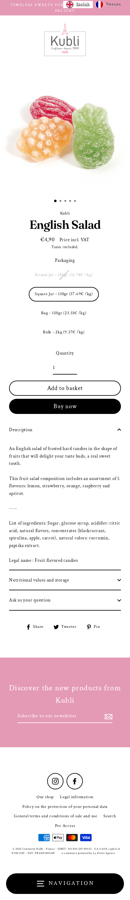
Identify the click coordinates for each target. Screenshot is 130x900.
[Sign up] (107, 716)
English (83, 4)
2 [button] (61, 201)
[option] (65, 128)
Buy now (65, 406)
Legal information (76, 797)
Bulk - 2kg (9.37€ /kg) (64, 332)
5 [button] (75, 201)
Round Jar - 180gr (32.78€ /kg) (64, 275)
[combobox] (78, 4)
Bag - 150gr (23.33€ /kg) (63, 313)
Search (109, 816)
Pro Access (65, 825)
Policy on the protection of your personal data (65, 806)
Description (20, 430)
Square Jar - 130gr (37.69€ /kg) (64, 294)
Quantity (65, 353)
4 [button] (70, 201)
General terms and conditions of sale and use (55, 816)
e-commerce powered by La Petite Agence (88, 853)
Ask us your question (29, 600)
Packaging (65, 260)
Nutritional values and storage (39, 580)
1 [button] (55, 201)
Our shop (45, 797)
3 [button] (65, 201)
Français (113, 4)
